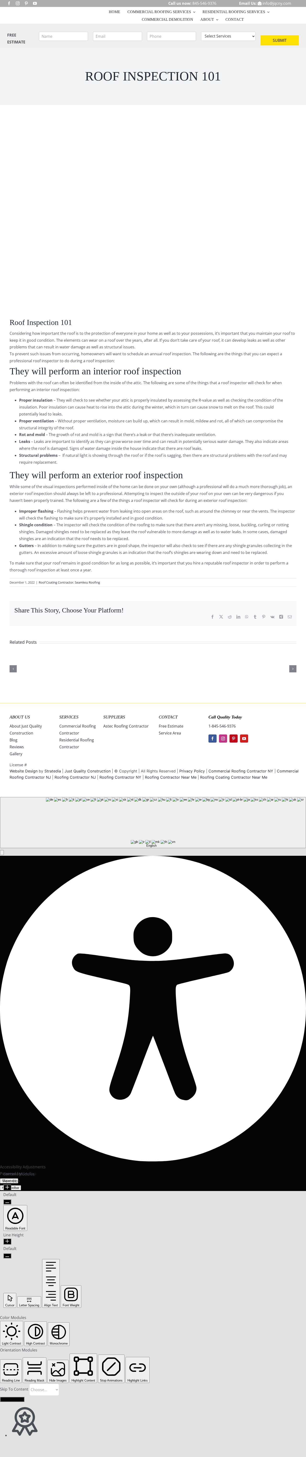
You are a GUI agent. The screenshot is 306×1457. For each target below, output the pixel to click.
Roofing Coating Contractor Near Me (233, 777)
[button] (2, 852)
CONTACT (168, 717)
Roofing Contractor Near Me (171, 777)
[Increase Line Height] (7, 1241)
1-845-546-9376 (222, 726)
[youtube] (35, 3)
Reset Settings (12, 1399)
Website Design (24, 771)
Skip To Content (14, 1389)
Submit (280, 40)
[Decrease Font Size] (7, 1201)
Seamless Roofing (87, 582)
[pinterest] (26, 3)
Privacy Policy (192, 771)
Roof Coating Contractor (56, 582)
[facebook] (9, 3)
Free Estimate (171, 726)
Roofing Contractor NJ (75, 777)
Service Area (170, 733)
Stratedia (52, 771)
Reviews (17, 747)
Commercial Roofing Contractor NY (241, 771)
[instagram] (18, 3)
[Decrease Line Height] (7, 1255)
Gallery (16, 753)
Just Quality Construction (88, 771)
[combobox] (153, 822)
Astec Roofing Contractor (126, 726)
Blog (13, 740)
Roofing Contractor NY (120, 777)
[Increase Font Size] (7, 1188)
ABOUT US (20, 717)
